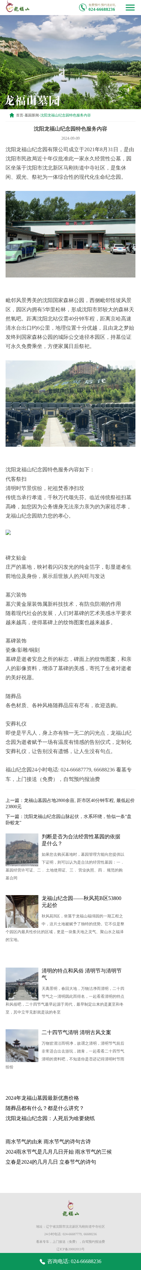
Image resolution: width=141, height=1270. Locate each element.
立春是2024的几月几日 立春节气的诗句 (51, 1162)
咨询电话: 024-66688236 (74, 1261)
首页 (19, 115)
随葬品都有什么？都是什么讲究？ (45, 1108)
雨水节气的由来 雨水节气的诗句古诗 (48, 1141)
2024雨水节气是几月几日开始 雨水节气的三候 (59, 1152)
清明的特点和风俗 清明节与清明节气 (82, 974)
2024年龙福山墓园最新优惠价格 (42, 1098)
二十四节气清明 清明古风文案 (76, 1032)
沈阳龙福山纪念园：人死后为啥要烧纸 (50, 1118)
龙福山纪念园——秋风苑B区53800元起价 (81, 901)
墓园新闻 (32, 115)
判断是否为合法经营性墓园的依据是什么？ (81, 840)
